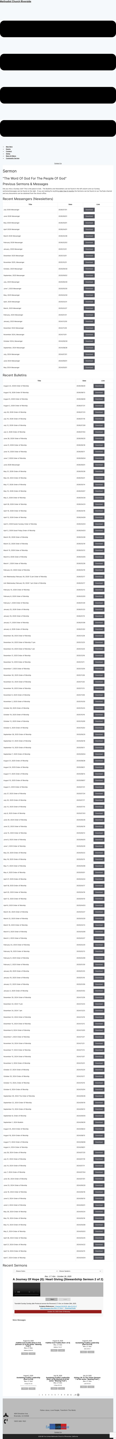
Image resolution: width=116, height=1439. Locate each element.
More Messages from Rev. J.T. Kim (51, 1308)
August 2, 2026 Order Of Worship (28, 1385)
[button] (58, 79)
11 (71, 1395)
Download (89, 210)
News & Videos (11, 156)
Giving (8, 154)
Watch (52, 1299)
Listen (65, 1299)
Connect (9, 151)
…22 (74, 1395)
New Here (9, 147)
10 (68, 1395)
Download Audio (70, 1308)
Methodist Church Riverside (15, 1)
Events (8, 149)
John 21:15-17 (72, 1306)
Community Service (12, 158)
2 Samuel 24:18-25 (61, 1306)
